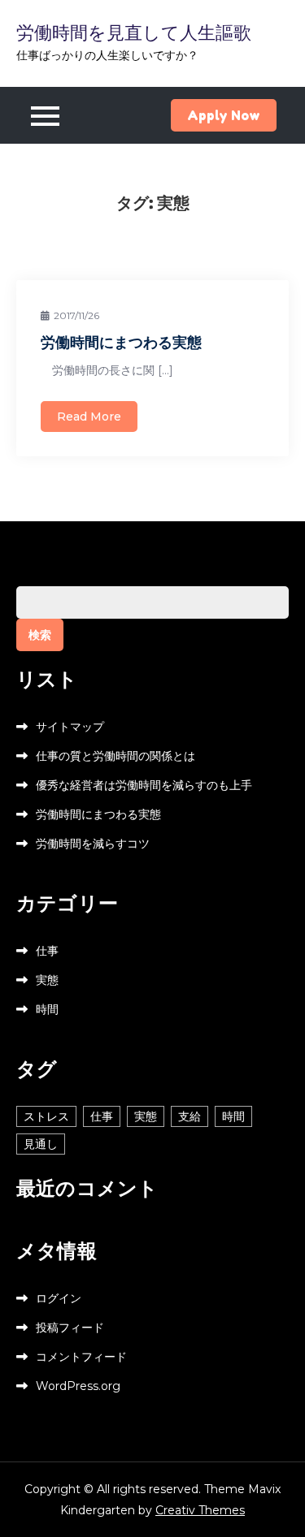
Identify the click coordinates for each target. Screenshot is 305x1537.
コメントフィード (81, 1356)
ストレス (46, 1116)
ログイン (58, 1298)
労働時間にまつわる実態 (121, 342)
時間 (47, 1009)
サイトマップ (70, 726)
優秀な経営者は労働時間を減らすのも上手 (144, 785)
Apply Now (223, 115)
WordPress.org (78, 1386)
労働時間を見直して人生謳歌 (133, 32)
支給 (189, 1116)
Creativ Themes (200, 1510)
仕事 (47, 950)
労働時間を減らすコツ (93, 843)
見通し (41, 1144)
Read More (89, 416)
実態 (47, 980)
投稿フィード (70, 1327)
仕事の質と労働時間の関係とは (115, 756)
